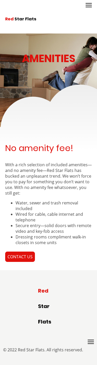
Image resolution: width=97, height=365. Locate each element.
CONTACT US (20, 257)
